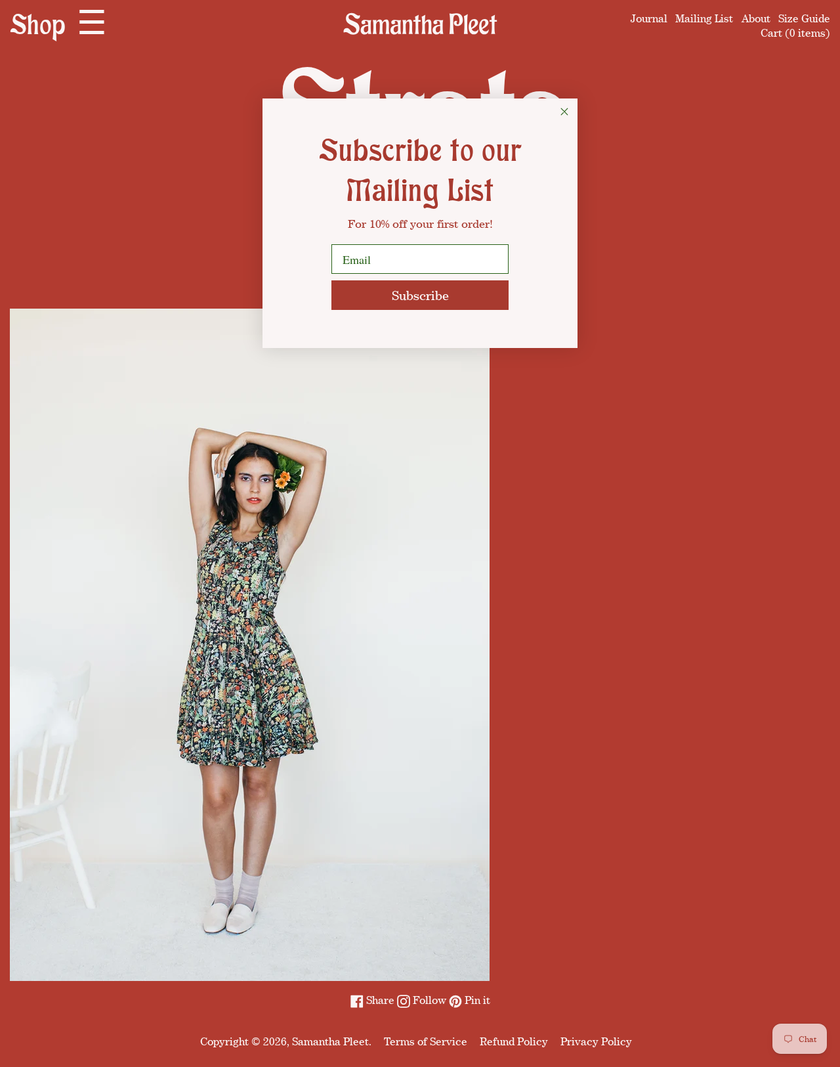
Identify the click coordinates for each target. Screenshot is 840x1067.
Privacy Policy (596, 1041)
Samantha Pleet (330, 1041)
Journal (649, 18)
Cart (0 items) (795, 32)
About (756, 18)
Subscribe (420, 295)
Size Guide (804, 18)
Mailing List (704, 18)
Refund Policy (514, 1041)
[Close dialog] (564, 112)
